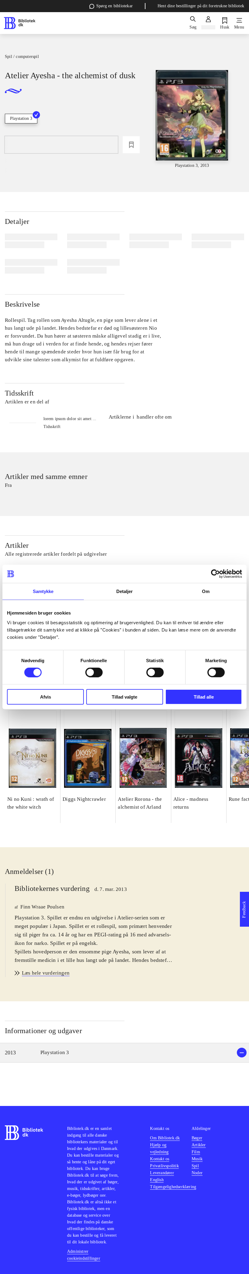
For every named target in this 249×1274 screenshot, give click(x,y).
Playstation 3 (21, 118)
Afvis (45, 696)
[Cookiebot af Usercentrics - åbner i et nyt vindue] (215, 573)
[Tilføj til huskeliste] (131, 144)
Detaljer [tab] (124, 591)
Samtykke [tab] (43, 591)
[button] (124, 1053)
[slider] (192, 119)
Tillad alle (204, 696)
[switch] (94, 672)
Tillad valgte (124, 696)
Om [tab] (206, 591)
